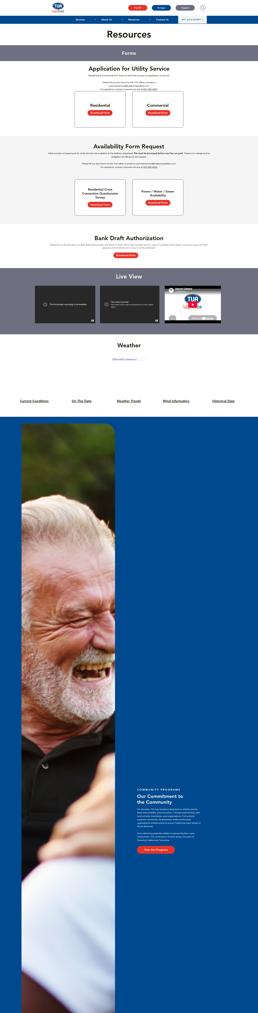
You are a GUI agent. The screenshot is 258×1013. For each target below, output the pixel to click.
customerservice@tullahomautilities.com (129, 85)
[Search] (203, 8)
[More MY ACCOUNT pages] (202, 19)
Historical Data (223, 401)
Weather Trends (129, 401)
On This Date (82, 401)
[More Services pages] (95, 19)
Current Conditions (34, 401)
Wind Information (176, 401)
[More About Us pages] (122, 19)
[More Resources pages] (150, 19)
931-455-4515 (150, 89)
